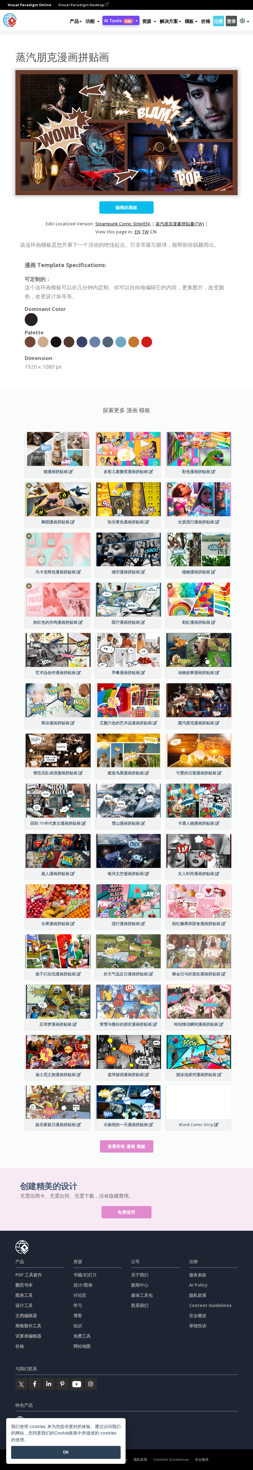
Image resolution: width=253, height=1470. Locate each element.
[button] (92, 21)
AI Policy (198, 1285)
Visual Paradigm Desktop (81, 4)
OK (66, 1452)
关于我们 (139, 1275)
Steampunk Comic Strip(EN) (123, 224)
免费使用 (126, 1212)
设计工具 (24, 1305)
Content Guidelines (210, 1305)
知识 (77, 1326)
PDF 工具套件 (28, 1275)
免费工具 (82, 1336)
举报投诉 (197, 1326)
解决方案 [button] (169, 21)
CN (153, 232)
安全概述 (197, 1315)
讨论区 (79, 1295)
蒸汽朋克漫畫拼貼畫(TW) (180, 224)
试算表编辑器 (28, 1336)
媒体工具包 (142, 1295)
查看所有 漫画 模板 (127, 1146)
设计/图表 (83, 1285)
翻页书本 (24, 1285)
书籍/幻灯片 (85, 1275)
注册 (218, 21)
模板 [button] (189, 21)
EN (137, 232)
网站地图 (82, 1346)
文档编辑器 (26, 1315)
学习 (77, 1305)
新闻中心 (139, 1285)
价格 (205, 21)
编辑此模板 (126, 207)
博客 (77, 1315)
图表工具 (24, 1295)
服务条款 (197, 1275)
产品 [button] (74, 21)
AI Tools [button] (117, 20)
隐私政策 (197, 1295)
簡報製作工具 (28, 1326)
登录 (231, 21)
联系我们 (139, 1305)
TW (145, 232)
